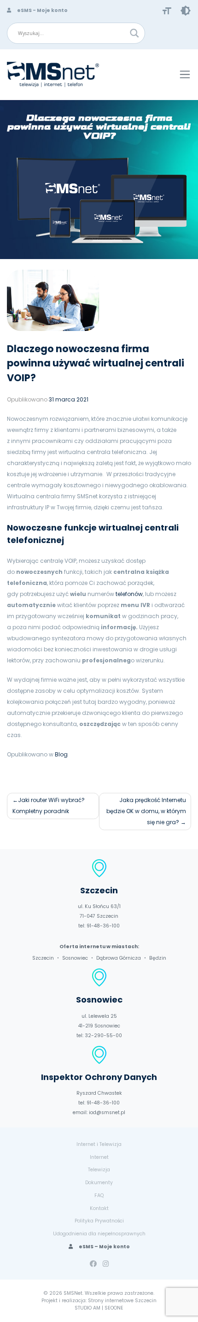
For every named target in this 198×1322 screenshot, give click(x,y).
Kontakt (99, 1208)
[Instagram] (106, 1264)
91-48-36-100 (103, 925)
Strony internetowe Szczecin (122, 1300)
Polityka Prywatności (99, 1220)
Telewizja (99, 1169)
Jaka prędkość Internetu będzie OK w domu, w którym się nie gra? (146, 811)
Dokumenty (99, 1182)
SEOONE (114, 1307)
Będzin (157, 958)
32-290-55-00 (103, 1035)
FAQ (99, 1195)
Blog (61, 754)
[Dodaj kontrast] (185, 10)
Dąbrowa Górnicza (118, 958)
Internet (99, 1157)
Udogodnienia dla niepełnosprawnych (99, 1233)
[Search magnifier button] (134, 33)
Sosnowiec (75, 958)
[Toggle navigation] (185, 74)
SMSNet (73, 1293)
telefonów (129, 594)
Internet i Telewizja (99, 1144)
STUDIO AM (87, 1307)
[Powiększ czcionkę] (167, 10)
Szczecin (43, 958)
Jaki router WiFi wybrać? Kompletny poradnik (48, 805)
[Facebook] (93, 1264)
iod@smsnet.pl (107, 1112)
